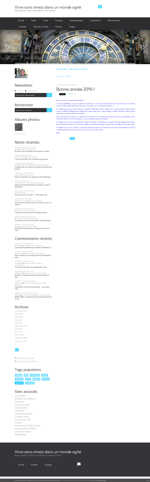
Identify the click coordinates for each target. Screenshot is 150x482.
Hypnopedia (19, 410)
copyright (18, 422)
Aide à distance (114, 20)
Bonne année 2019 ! (75, 89)
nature (44, 375)
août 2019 (18, 329)
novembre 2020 (21, 311)
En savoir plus (102, 480)
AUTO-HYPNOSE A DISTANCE (26, 157)
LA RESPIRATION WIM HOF (25, 149)
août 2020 (18, 314)
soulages (18, 263)
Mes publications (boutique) (25, 428)
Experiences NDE (21, 407)
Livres (45, 20)
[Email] (100, 7)
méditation (35, 375)
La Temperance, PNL (23, 419)
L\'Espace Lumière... (22, 416)
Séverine (18, 283)
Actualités (22, 26)
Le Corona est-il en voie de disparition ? (30, 183)
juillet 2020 (19, 317)
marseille (19, 379)
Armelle (18, 245)
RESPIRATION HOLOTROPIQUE (27, 218)
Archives (58, 26)
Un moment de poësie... (24, 413)
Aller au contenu (7, 2)
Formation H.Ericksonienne (25, 398)
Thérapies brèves (76, 20)
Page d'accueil (74, 69)
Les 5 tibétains (20, 396)
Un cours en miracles (23, 431)
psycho (18, 375)
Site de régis (19, 401)
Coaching (58, 20)
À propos (48, 464)
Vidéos (33, 20)
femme (36, 379)
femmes (19, 383)
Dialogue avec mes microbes (26, 226)
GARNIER (18, 273)
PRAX (17, 295)
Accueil (21, 20)
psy (26, 375)
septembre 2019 (21, 326)
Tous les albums (20, 134)
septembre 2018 (21, 338)
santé (28, 379)
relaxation (30, 383)
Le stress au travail (22, 404)
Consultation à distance (24, 175)
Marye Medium (20, 434)
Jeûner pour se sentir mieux (25, 210)
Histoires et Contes (40, 26)
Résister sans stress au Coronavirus (28, 201)
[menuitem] (21, 20)
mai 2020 (18, 320)
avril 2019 (18, 332)
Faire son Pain (20, 193)
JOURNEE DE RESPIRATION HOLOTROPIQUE (32, 165)
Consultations (95, 20)
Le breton (18, 253)
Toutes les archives (21, 341)
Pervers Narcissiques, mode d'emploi (30, 284)
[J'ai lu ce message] (148, 480)
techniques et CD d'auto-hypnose (27, 425)
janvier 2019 (19, 335)
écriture (46, 379)
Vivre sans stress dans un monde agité (48, 7)
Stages (72, 26)
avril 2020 (18, 323)
